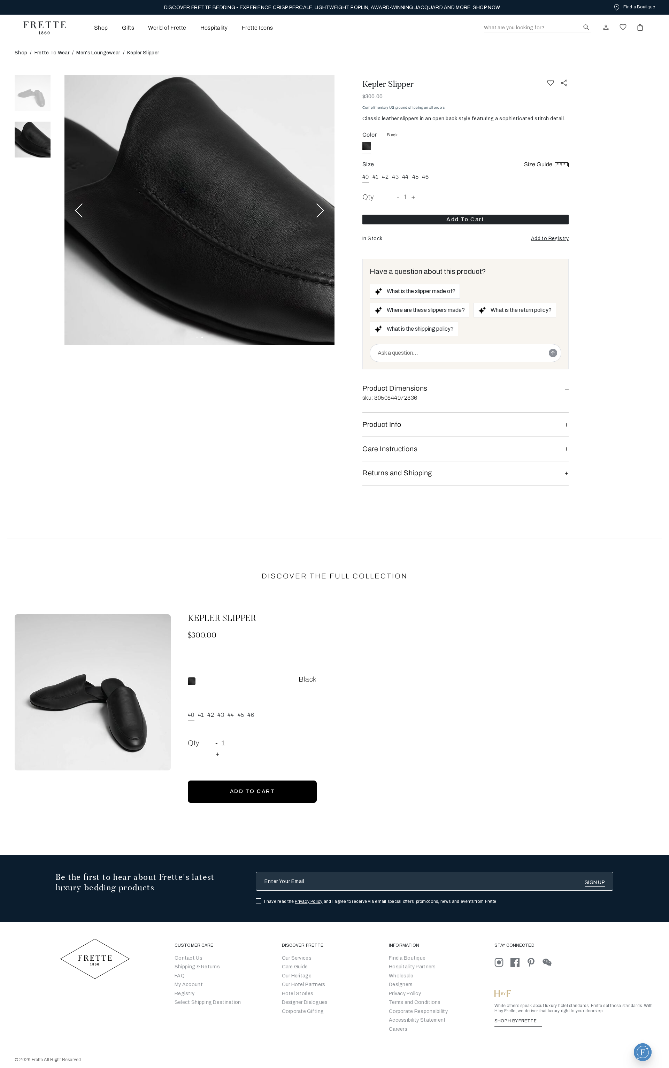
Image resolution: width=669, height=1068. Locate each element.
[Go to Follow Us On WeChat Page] (550, 962)
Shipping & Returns (197, 966)
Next (320, 210)
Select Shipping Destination (208, 1002)
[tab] (33, 93)
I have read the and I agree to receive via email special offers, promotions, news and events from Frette (380, 901)
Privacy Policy (308, 901)
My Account (189, 984)
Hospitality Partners (412, 966)
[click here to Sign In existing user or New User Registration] (606, 27)
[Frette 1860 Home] (41, 28)
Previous (79, 210)
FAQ (180, 975)
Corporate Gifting (303, 1011)
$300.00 (372, 96)
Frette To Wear (51, 52)
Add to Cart (465, 219)
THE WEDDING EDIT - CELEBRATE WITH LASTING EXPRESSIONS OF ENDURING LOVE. (332, 7)
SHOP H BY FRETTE (516, 1021)
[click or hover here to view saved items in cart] (640, 27)
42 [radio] (385, 177)
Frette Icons (257, 28)
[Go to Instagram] (502, 962)
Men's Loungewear (98, 52)
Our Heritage (297, 975)
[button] (550, 238)
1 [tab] (197, 337)
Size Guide (539, 164)
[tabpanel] (199, 210)
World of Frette (167, 28)
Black (392, 134)
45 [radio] (415, 177)
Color (369, 135)
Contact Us (188, 958)
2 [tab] (202, 337)
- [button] (398, 197)
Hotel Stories (298, 993)
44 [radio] (405, 177)
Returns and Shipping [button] (397, 473)
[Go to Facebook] (518, 962)
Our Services (297, 958)
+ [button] (413, 197)
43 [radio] (395, 177)
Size (368, 164)
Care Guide (295, 966)
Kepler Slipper (388, 84)
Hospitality (214, 28)
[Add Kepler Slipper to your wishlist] (550, 82)
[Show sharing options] (564, 82)
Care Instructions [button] (389, 449)
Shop (21, 52)
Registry (184, 993)
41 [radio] (375, 177)
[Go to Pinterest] (534, 962)
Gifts (128, 28)
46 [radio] (425, 177)
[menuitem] (91, 27)
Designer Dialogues (305, 1002)
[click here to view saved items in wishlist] (623, 27)
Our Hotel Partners (303, 984)
